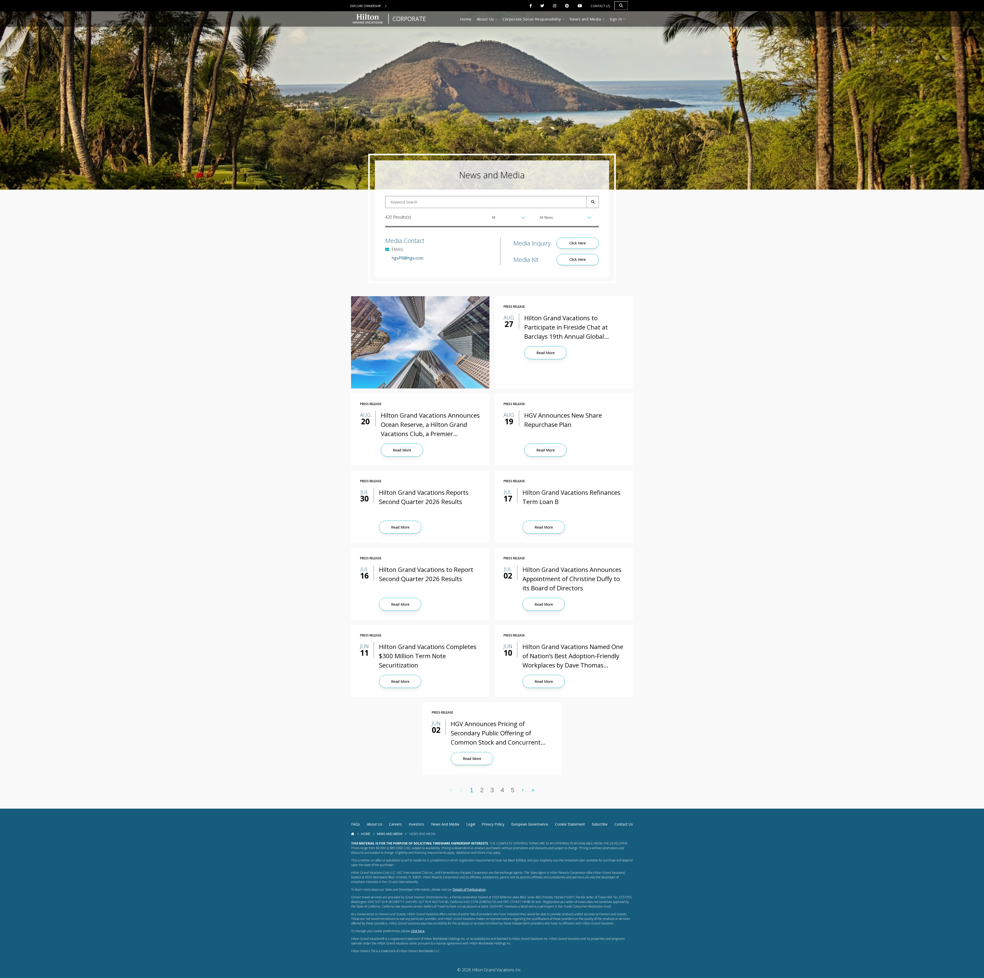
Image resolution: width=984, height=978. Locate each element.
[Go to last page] (533, 790)
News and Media (445, 824)
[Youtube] (579, 5)
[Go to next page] (522, 790)
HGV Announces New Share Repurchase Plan (563, 420)
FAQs (355, 824)
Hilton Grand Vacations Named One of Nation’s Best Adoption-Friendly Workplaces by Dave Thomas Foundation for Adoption (572, 656)
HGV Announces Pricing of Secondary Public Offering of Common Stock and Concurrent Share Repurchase (496, 733)
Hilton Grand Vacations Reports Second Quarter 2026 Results (423, 497)
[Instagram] (555, 5)
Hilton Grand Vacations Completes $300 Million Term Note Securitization (427, 655)
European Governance (529, 824)
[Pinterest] (567, 5)
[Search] (621, 5)
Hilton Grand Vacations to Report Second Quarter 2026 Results (426, 574)
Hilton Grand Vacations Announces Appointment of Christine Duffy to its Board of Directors (571, 578)
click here (418, 931)
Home (365, 834)
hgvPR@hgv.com (407, 258)
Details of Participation (469, 889)
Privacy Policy (493, 824)
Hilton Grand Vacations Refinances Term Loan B (571, 497)
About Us (374, 824)
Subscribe (600, 824)
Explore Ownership (366, 6)
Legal (470, 824)
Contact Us (600, 6)
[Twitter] (542, 5)
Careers (395, 824)
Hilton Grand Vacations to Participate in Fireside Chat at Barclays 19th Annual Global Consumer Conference (566, 327)
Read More (545, 352)
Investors (416, 824)
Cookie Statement (570, 824)
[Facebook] (530, 5)
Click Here (577, 243)
